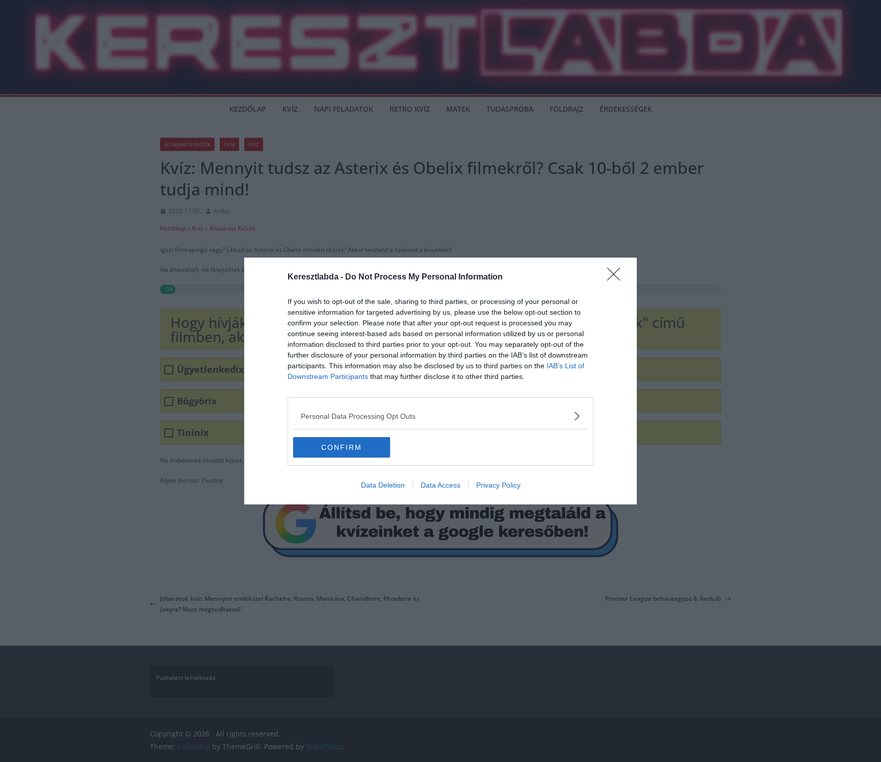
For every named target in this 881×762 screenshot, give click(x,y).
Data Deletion (383, 485)
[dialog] (440, 381)
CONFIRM (341, 447)
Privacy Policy (498, 485)
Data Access (440, 485)
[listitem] (440, 416)
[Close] (617, 277)
